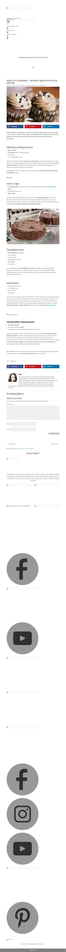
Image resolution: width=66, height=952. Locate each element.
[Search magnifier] (8, 21)
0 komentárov (41, 85)
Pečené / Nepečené (25, 85)
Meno (9, 424)
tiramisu (42, 342)
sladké (31, 448)
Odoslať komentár (54, 433)
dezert (21, 448)
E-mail (9, 429)
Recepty (34, 85)
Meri (9, 85)
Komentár (10, 404)
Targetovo (41, 944)
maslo (26, 448)
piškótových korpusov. (49, 305)
